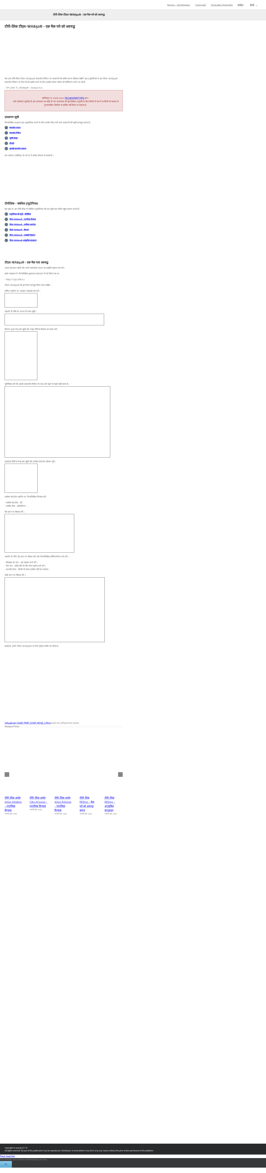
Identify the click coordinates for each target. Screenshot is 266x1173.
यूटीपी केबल (13, 138)
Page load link (7, 1156)
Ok (5, 1164)
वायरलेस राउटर (15, 127)
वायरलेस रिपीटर (15, 133)
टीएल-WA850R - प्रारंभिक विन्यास (22, 219)
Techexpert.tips (74, 98)
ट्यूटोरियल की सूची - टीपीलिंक (20, 214)
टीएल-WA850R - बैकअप (19, 230)
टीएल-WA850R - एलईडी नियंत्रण (22, 235)
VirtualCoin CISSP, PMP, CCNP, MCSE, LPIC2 (27, 723)
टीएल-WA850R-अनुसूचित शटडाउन (22, 240)
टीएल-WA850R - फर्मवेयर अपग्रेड (22, 224)
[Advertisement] (64, 53)
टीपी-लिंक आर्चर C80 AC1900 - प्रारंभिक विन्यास (38, 802)
